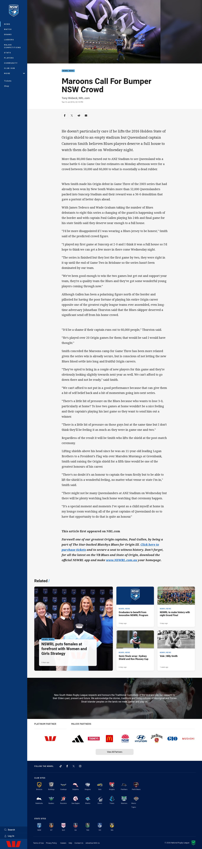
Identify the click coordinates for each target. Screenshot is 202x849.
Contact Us (79, 843)
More (7, 73)
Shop (6, 86)
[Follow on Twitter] (73, 766)
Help (70, 843)
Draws (8, 34)
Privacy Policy (51, 843)
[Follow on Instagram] (80, 766)
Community (11, 63)
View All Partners (114, 751)
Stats (7, 52)
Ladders (9, 39)
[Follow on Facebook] (67, 766)
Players (9, 58)
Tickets (8, 80)
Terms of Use (38, 843)
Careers (63, 843)
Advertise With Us (93, 843)
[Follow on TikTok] (60, 766)
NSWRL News (68, 71)
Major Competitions (12, 46)
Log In (11, 835)
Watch (8, 29)
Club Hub (9, 68)
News (7, 24)
